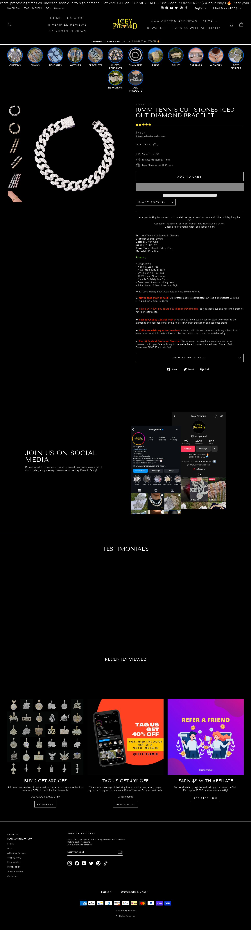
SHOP (208, 21)
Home (56, 18)
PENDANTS (45, 804)
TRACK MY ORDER (33, 8)
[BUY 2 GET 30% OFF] (45, 737)
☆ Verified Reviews (67, 24)
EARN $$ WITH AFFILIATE (19, 839)
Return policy (13, 862)
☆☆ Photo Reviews (67, 31)
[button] (144, 124)
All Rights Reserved (125, 916)
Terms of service (15, 871)
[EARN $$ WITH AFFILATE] (206, 737)
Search (10, 843)
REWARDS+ (13, 834)
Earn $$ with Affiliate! (196, 27)
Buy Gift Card (13, 8)
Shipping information (190, 358)
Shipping (140, 136)
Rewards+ (157, 27)
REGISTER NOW (205, 798)
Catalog (75, 18)
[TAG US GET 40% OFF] (125, 737)
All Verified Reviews (16, 853)
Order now (125, 804)
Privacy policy (13, 867)
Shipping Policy (14, 857)
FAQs (48, 8)
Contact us (59, 8)
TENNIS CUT (144, 104)
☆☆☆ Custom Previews (173, 21)
